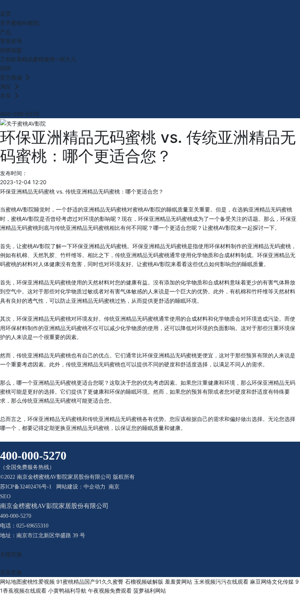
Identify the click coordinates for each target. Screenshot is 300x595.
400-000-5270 (19, 113)
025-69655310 (32, 526)
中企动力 (94, 487)
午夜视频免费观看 (110, 590)
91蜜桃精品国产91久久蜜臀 (89, 581)
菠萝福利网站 (149, 590)
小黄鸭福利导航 (67, 590)
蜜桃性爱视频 (38, 581)
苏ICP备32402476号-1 (26, 487)
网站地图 (11, 581)
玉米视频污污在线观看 (221, 581)
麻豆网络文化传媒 (272, 581)
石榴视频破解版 (144, 581)
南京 (114, 487)
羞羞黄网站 (178, 581)
